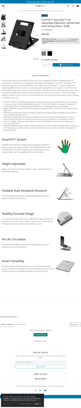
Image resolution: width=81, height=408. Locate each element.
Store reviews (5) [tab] (20, 324)
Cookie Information (26, 404)
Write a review (40, 335)
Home (18, 10)
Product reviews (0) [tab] (7, 324)
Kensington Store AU (40, 6)
